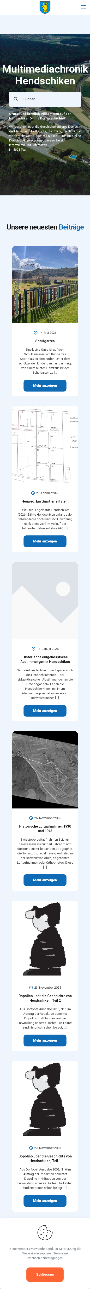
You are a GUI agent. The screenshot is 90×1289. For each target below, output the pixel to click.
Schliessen (45, 1274)
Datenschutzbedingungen (45, 1258)
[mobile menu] (83, 7)
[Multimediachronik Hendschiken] (45, 7)
